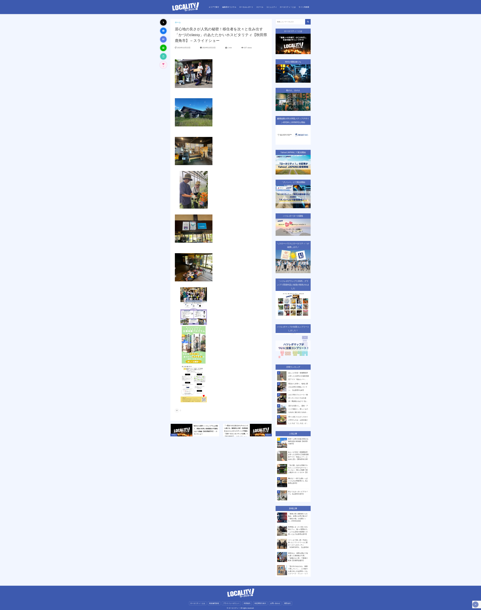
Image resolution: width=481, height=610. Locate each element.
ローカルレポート (246, 7)
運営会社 (287, 603)
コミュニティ (271, 7)
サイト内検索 (304, 7)
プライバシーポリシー (231, 603)
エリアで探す (214, 7)
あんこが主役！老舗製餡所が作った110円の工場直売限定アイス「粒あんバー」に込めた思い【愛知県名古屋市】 (298, 377)
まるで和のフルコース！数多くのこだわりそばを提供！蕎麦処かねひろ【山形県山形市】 (298, 399)
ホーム (178, 22)
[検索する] (308, 22)
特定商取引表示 (260, 603)
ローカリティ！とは (288, 7)
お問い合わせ (275, 603)
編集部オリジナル (229, 7)
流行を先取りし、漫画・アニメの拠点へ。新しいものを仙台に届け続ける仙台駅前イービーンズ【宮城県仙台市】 (298, 410)
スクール (259, 7)
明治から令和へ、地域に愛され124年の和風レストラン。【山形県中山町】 (298, 387)
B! (163, 39)
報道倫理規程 (214, 603)
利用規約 (247, 603)
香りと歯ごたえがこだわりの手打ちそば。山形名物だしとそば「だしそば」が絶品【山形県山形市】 (298, 421)
